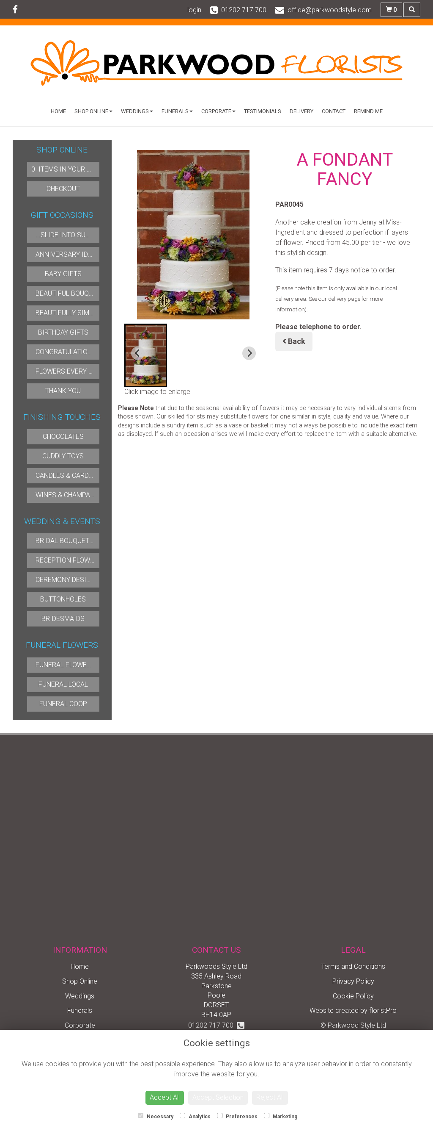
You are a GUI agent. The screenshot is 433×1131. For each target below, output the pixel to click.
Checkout (63, 189)
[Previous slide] (138, 353)
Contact (333, 111)
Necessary (159, 1117)
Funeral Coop (63, 704)
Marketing (284, 1117)
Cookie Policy (353, 996)
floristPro (383, 1010)
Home (58, 111)
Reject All (270, 1097)
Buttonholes (63, 599)
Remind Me (368, 111)
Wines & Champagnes (71, 495)
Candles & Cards (64, 475)
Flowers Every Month (73, 371)
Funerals (175, 111)
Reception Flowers (69, 560)
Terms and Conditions (353, 966)
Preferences (241, 1117)
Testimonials (262, 111)
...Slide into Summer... (73, 235)
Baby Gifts (63, 274)
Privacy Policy (353, 981)
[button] (145, 355)
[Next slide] (249, 353)
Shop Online (91, 111)
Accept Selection (218, 1097)
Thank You (63, 391)
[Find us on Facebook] (18, 10)
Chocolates (63, 436)
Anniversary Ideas (68, 254)
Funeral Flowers (65, 665)
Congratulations (66, 352)
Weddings (135, 111)
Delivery (301, 111)
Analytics (199, 1117)
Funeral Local (63, 684)
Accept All (165, 1097)
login (194, 10)
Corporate (216, 111)
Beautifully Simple (68, 313)
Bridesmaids (63, 619)
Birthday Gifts (63, 332)
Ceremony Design (66, 580)
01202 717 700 (212, 1025)
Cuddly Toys (63, 456)
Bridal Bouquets (64, 541)
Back (295, 341)
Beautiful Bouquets (70, 293)
